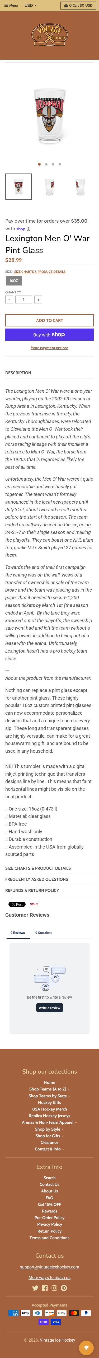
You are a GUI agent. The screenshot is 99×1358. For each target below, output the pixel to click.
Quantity (13, 292)
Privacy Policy (49, 1224)
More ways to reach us (49, 1277)
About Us (49, 1190)
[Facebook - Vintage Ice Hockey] (45, 1288)
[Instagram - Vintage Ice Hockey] (54, 1288)
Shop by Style (47, 1129)
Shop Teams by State (48, 1095)
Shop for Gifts (47, 1135)
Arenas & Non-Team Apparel (47, 1122)
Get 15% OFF (49, 1204)
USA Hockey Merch (49, 1109)
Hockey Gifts (49, 1102)
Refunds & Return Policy (32, 890)
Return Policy (49, 1231)
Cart (81, 5)
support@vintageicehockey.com (49, 1267)
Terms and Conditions (49, 1237)
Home (49, 1082)
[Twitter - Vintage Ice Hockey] (35, 1288)
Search (50, 1177)
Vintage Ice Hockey (57, 1340)
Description (18, 372)
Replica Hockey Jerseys (49, 1115)
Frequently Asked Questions (36, 879)
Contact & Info (48, 1148)
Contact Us (49, 1184)
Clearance (49, 1142)
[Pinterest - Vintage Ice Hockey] (64, 1288)
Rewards (49, 1211)
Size (35, 272)
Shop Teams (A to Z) (47, 1089)
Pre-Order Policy (49, 1217)
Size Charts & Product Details (39, 272)
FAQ (49, 1197)
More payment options (49, 347)
